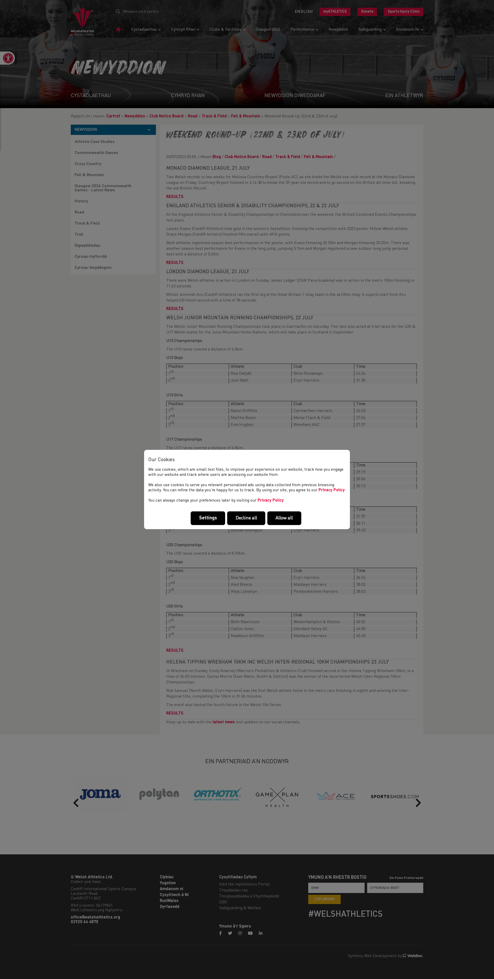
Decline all (246, 518)
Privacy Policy (332, 490)
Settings (208, 518)
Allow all (284, 518)
